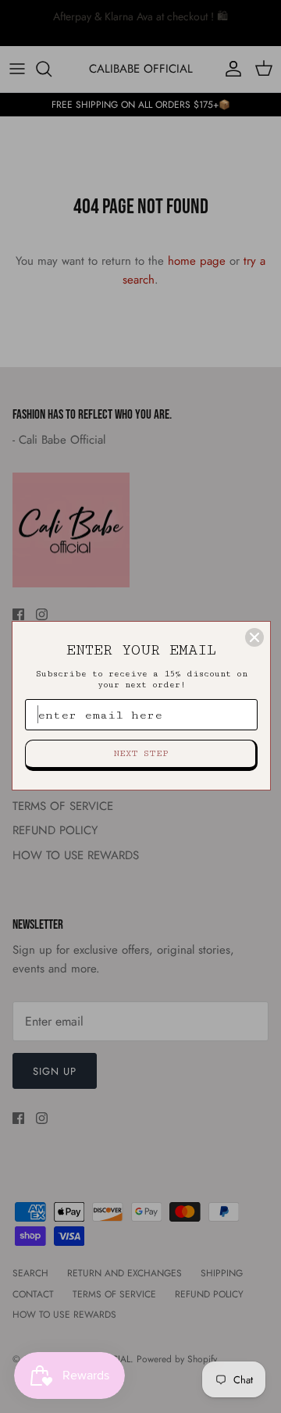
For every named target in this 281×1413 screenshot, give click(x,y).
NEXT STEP (141, 753)
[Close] (254, 637)
